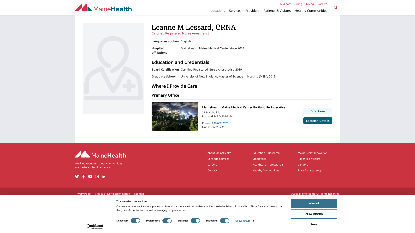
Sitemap (139, 193)
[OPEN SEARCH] (335, 7)
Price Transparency (309, 170)
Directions (321, 111)
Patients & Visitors (277, 10)
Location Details (319, 120)
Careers (322, 4)
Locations (218, 10)
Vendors (303, 164)
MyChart (285, 4)
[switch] (167, 220)
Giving (310, 4)
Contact (212, 170)
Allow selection (314, 213)
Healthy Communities (311, 10)
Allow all (314, 203)
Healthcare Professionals (268, 164)
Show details (242, 220)
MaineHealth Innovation (312, 153)
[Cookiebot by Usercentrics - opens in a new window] (95, 226)
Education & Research (266, 153)
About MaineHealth (219, 153)
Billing (298, 4)
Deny (314, 224)
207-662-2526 (220, 123)
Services (235, 10)
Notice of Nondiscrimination (112, 193)
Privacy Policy (83, 193)
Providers (252, 10)
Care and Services (218, 159)
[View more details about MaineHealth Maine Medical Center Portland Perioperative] (175, 116)
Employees (259, 159)
